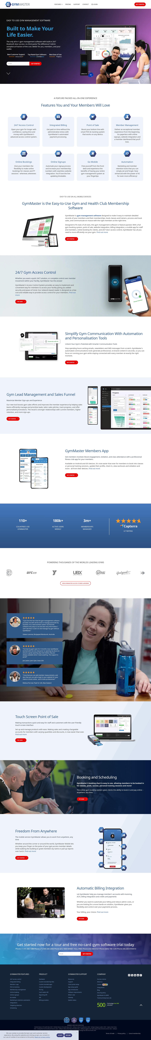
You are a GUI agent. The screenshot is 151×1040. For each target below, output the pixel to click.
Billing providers (44, 1000)
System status (72, 1000)
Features (57, 4)
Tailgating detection (16, 1005)
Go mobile (13, 997)
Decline (68, 1035)
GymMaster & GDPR (103, 995)
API (40, 997)
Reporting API (43, 995)
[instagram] (129, 976)
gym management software (89, 215)
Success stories (101, 979)
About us (99, 982)
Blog (98, 990)
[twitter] (132, 976)
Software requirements (75, 992)
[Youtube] (138, 976)
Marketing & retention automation (20, 1000)
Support (76, 4)
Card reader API (43, 992)
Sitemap (70, 997)
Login (95, 4)
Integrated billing (15, 982)
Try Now (20, 301)
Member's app (14, 984)
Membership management (18, 989)
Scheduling (13, 1008)
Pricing (68, 4)
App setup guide (73, 987)
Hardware (42, 979)
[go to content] (8, 73)
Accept (60, 1035)
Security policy (101, 992)
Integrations (13, 1003)
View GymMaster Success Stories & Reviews (75, 583)
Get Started (140, 4)
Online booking (14, 992)
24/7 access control (15, 979)
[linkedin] (135, 976)
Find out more (102, 232)
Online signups (14, 995)
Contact (85, 4)
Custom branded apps (45, 984)
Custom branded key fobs (46, 982)
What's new (71, 995)
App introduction (73, 989)
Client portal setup (73, 984)
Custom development (45, 987)
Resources (71, 979)
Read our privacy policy (42, 1037)
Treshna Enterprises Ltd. (104, 998)
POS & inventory (14, 987)
